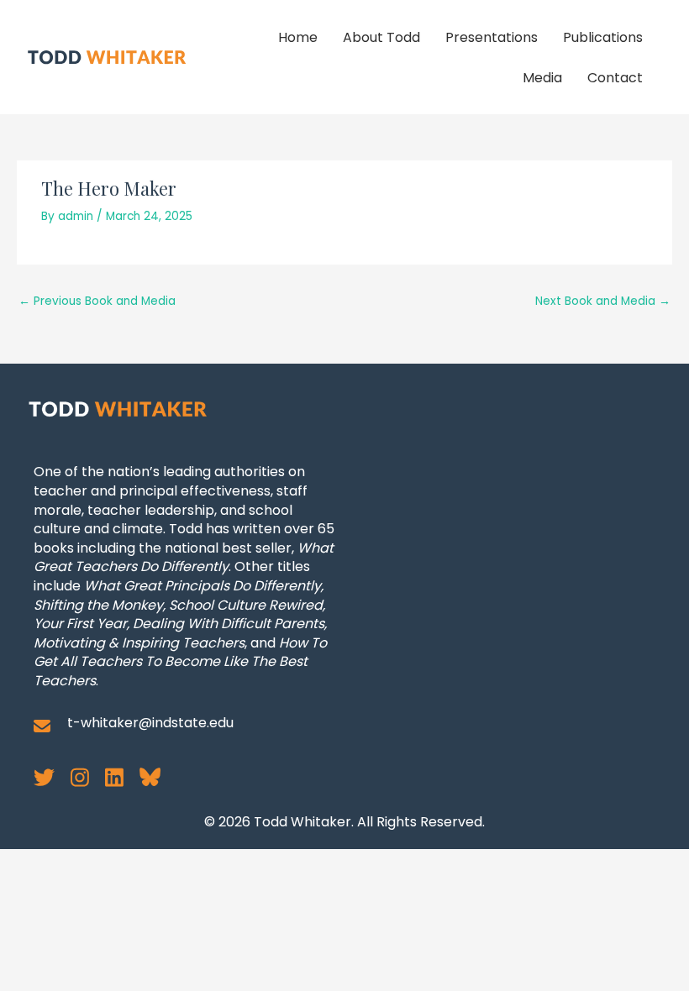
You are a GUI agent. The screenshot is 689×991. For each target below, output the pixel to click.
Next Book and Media (603, 301)
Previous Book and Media (97, 301)
